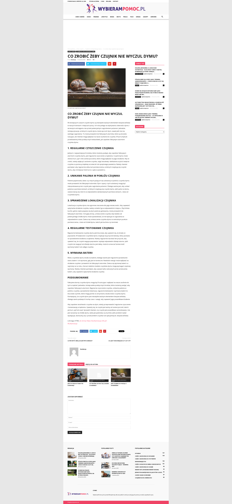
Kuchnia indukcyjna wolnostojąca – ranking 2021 (120, 464)
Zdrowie (153, 17)
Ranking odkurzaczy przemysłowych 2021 (119, 472)
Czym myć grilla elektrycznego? (80, 341)
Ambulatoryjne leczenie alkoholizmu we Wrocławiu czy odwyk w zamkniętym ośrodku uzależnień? (121, 455)
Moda (112, 17)
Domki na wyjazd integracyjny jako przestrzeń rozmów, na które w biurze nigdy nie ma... (149, 92)
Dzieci (89, 17)
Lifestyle (104, 17)
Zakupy (145, 17)
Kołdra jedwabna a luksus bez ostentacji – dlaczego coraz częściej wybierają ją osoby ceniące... (148, 69)
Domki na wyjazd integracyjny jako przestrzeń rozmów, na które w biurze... (86, 472)
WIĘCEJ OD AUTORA (92, 364)
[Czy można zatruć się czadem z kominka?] (99, 375)
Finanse (96, 17)
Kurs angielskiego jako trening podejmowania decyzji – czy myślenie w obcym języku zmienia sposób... (149, 115)
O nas (102, 1)
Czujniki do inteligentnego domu (86, 51)
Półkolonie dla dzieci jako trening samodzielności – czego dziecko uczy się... (87, 463)
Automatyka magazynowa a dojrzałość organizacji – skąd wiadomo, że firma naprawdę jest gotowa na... (149, 104)
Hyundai (138, 453)
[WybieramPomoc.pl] (116, 9)
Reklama (108, 1)
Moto (119, 17)
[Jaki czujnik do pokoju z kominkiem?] (121, 375)
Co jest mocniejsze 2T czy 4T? (119, 341)
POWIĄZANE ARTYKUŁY (76, 364)
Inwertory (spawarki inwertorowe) (147, 469)
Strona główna (94, 1)
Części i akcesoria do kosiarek (145, 456)
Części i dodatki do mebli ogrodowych (148, 464)
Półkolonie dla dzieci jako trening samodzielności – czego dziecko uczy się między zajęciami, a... (149, 81)
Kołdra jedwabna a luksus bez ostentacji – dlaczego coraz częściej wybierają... (87, 454)
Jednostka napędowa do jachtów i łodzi (148, 472)
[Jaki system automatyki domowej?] (77, 375)
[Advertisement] (116, 32)
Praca (125, 17)
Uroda (138, 17)
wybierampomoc (148, 73)
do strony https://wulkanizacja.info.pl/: (93, 321)
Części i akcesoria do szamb (144, 467)
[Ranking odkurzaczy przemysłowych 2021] (105, 474)
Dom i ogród (80, 17)
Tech (131, 17)
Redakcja (73, 59)
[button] (162, 17)
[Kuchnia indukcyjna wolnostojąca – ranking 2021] (105, 465)
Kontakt (115, 1)
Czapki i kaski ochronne (143, 475)
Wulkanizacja (72, 324)
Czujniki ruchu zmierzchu (143, 478)
